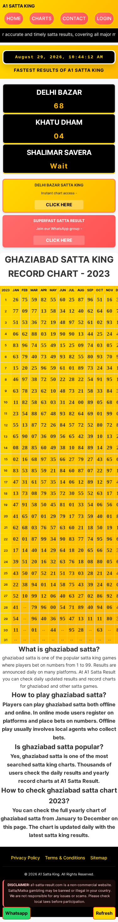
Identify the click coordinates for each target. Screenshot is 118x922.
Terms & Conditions (65, 857)
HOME (14, 18)
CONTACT (74, 18)
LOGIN (104, 18)
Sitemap (98, 857)
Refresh (104, 913)
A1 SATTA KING (19, 6)
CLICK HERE (59, 204)
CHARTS (42, 18)
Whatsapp (16, 913)
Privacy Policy (25, 857)
